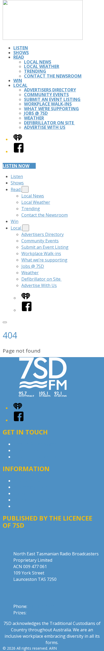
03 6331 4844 (41, 606)
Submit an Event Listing (52, 99)
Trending (35, 71)
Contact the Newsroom (53, 76)
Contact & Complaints (35, 444)
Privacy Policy (26, 481)
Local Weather (41, 66)
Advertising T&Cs (30, 487)
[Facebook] (18, 151)
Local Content (27, 506)
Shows (21, 53)
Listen (20, 48)
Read (18, 57)
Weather (34, 118)
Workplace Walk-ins (48, 104)
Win (17, 80)
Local (20, 85)
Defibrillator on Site (49, 123)
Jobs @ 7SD (36, 113)
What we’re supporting (51, 109)
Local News (37, 62)
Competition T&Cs (31, 493)
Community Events (46, 95)
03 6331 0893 (40, 613)
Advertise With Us (44, 127)
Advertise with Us (30, 450)
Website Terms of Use (35, 500)
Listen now (16, 166)
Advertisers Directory (50, 90)
